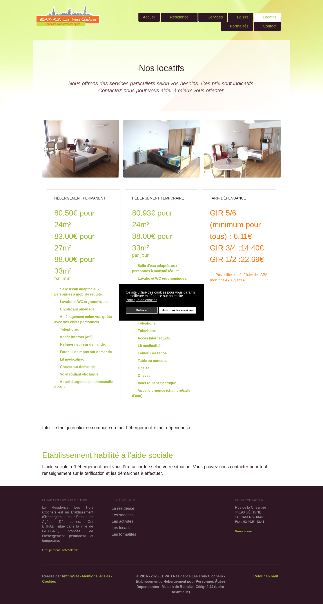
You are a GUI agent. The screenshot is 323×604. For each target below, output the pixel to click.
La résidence (123, 508)
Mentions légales (96, 576)
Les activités (122, 521)
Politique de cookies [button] (141, 300)
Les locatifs (121, 527)
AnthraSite (71, 576)
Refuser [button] (141, 310)
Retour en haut (265, 576)
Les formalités (124, 534)
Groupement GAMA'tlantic (60, 550)
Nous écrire (243, 531)
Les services (123, 515)
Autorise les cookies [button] (177, 310)
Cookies (49, 581)
